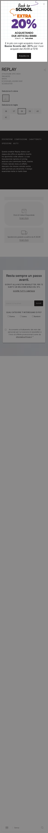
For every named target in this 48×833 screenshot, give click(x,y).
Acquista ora (24, 56)
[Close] (44, 4)
